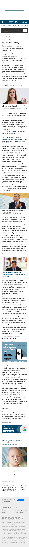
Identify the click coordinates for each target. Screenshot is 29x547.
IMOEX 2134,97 (21, 25)
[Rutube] (16, 518)
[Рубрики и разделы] (26, 22)
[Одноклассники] (12, 518)
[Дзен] (9, 518)
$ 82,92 (5, 25)
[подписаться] (8, 442)
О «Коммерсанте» (6, 507)
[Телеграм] (3, 518)
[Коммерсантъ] (3, 22)
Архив (3, 509)
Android (16, 507)
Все (12, 481)
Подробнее (10, 544)
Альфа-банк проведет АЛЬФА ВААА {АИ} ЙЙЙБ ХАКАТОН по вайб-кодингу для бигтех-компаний (9, 490)
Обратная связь (19, 509)
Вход (20, 22)
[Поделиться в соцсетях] (26, 39)
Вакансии (4, 514)
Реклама (4, 512)
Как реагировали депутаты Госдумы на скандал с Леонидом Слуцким (14, 274)
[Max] (19, 518)
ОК (25, 30)
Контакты (4, 510)
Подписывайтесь (9, 431)
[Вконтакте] (6, 518)
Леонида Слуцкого (11, 131)
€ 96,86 (10, 25)
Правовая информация (21, 510)
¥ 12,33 (14, 25)
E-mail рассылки (19, 512)
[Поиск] (23, 22)
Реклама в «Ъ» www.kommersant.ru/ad (14, 10)
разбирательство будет (9, 139)
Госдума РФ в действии (7, 35)
